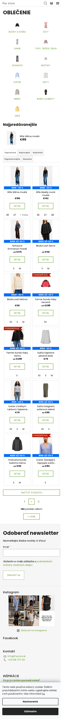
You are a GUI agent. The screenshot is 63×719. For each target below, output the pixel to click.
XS (10, 321)
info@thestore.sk (17, 656)
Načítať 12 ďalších (31, 492)
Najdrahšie (38, 152)
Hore (32, 516)
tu (43, 694)
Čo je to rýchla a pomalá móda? (21, 680)
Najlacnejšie (24, 152)
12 (38, 501)
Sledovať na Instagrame (34, 630)
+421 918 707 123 (16, 659)
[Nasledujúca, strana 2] (31, 502)
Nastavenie (30, 701)
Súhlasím (30, 711)
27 (14, 214)
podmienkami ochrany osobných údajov (27, 563)
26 (7, 214)
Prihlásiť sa (13, 575)
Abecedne (27, 159)
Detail (17, 206)
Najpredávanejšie (12, 159)
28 (52, 214)
